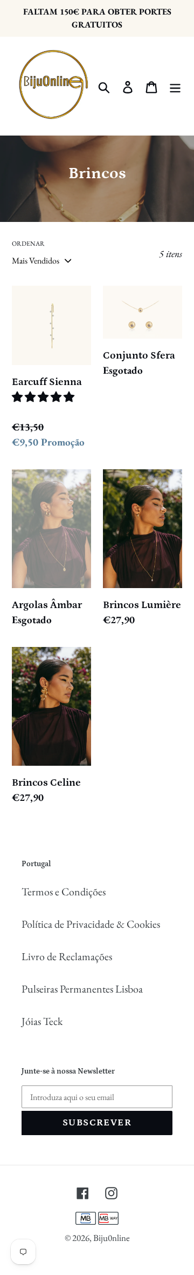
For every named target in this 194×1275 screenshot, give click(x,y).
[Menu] (175, 85)
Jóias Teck (42, 1021)
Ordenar (28, 243)
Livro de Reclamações (67, 956)
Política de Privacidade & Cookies (91, 924)
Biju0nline (111, 1238)
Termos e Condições (64, 892)
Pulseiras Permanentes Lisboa (82, 989)
